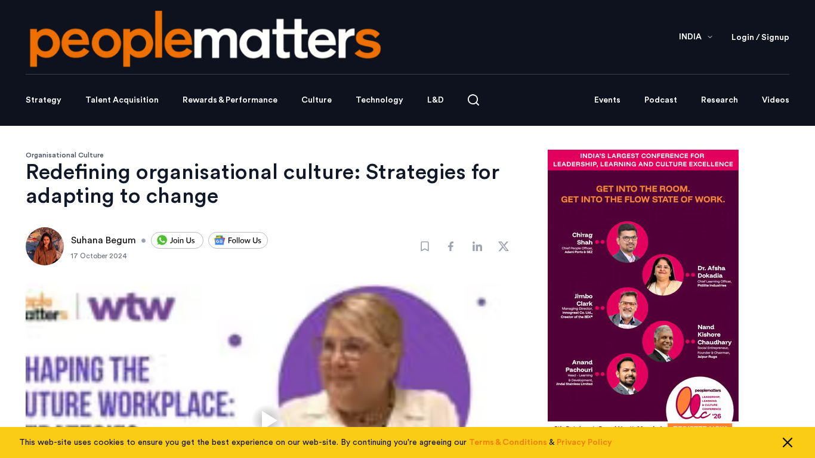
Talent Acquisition (122, 100)
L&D (435, 100)
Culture (316, 100)
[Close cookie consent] (787, 442)
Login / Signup (760, 37)
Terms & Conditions (508, 442)
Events (607, 100)
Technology (379, 100)
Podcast (660, 100)
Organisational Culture (65, 155)
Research (719, 100)
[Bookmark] (425, 246)
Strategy (43, 100)
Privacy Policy (584, 442)
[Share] (451, 246)
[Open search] (473, 100)
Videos (775, 100)
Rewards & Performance (230, 100)
